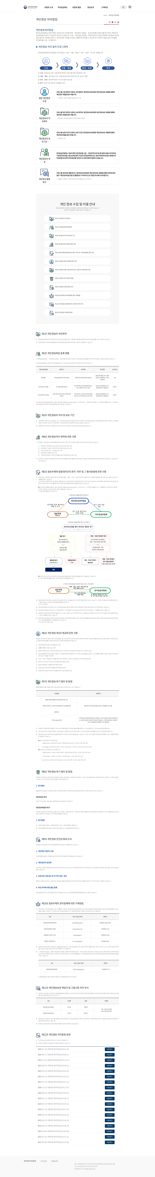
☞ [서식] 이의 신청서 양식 (45, 622)
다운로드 (110, 1049)
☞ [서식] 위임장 (42, 604)
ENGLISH (54, 1161)
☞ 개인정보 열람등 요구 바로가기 (47, 491)
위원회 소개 (48, 7)
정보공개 (90, 7)
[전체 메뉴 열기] (129, 7)
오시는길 (44, 1161)
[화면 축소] (115, 22)
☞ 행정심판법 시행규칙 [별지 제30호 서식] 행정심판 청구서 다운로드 (57, 977)
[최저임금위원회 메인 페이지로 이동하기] (30, 7)
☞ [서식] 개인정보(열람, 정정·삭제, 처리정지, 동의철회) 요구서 (56, 578)
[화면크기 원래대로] (112, 22)
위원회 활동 (76, 7)
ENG (123, 7)
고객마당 (104, 7)
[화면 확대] (109, 22)
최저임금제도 (62, 7)
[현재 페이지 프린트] (118, 22)
